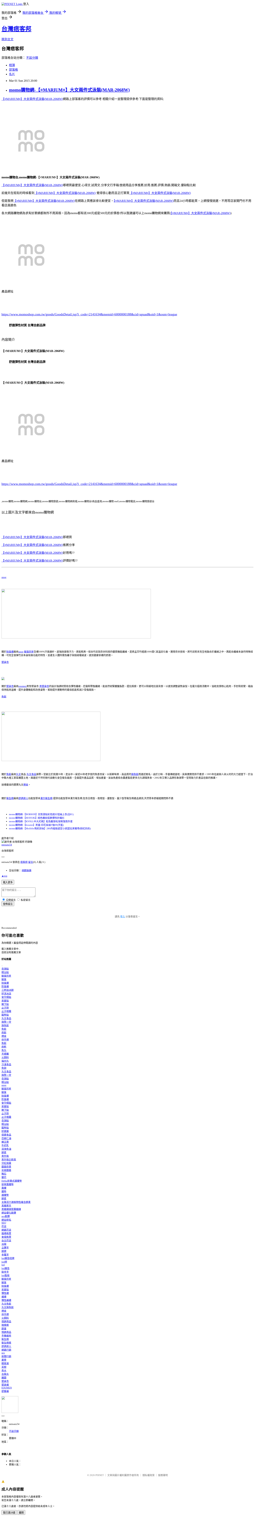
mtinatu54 (6, 844)
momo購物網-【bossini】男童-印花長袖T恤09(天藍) (36, 825)
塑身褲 (5, 1384)
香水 (3, 1370)
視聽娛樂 (26, 870)
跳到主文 (7, 39)
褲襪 (3, 1296)
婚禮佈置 (6, 1233)
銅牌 (3, 1251)
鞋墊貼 (5, 1014)
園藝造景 (6, 1166)
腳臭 (3, 979)
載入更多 (8, 882)
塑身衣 (5, 662)
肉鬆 (3, 1032)
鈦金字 (5, 1271)
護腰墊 (5, 1195)
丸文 (18, 774)
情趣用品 (6, 1321)
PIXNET (99, 1475)
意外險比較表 (8, 1159)
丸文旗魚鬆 (7, 1307)
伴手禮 (5, 1039)
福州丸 (5, 1060)
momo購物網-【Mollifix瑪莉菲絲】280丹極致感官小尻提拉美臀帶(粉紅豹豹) (50, 828)
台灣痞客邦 (16, 29)
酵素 (3, 1152)
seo (3, 1352)
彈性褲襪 (6, 1300)
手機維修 (6, 1335)
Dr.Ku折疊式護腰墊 (11, 1180)
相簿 (12, 65)
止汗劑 (5, 1007)
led (3, 1264)
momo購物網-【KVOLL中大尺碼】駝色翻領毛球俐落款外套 (41, 821)
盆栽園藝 (6, 1170)
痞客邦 (24, 862)
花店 (3, 1226)
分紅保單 (6, 1163)
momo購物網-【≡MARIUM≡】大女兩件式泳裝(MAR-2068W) (69, 89)
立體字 (5, 1247)
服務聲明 (163, 1475)
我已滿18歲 (9, 1512)
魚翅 (3, 1068)
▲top (4, 875)
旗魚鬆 (135, 774)
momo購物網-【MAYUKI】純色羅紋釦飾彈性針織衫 (36, 817)
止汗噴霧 (6, 1011)
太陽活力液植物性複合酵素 (16, 1202)
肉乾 (3, 1046)
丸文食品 (31, 774)
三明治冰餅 (7, 990)
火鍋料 (5, 1057)
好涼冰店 (6, 993)
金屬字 (5, 1254)
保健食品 (6, 1134)
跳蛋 (3, 1328)
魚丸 (3, 1050)
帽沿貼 (5, 972)
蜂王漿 (5, 1141)
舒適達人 (23, 798)
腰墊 (3, 1191)
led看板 (5, 1275)
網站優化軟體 (8, 1212)
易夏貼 (5, 1000)
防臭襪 (5, 986)
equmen (22, 686)
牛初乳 (5, 1145)
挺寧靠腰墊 (7, 1184)
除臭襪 (10, 651)
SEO (3, 1222)
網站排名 (6, 1219)
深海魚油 (6, 1149)
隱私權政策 (148, 1475)
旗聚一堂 (6, 1021)
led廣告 (5, 1268)
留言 (30, 862)
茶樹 (3, 1367)
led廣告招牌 (7, 1258)
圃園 (3, 1377)
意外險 (5, 1156)
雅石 (3, 1173)
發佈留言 (8, 904)
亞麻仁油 (6, 1138)
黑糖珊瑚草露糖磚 (11, 1209)
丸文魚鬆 (6, 1303)
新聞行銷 (6, 1356)
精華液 (5, 1363)
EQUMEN (6, 1387)
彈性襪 (5, 1293)
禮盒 (25, 784)
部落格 (13, 69)
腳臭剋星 (29, 651)
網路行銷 (6, 1349)
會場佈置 (6, 1237)
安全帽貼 (6, 997)
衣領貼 (5, 968)
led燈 (4, 1261)
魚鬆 (3, 696)
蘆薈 (3, 1359)
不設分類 (32, 57)
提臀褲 (5, 1391)
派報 (3, 1244)
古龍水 (5, 1374)
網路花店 (6, 1229)
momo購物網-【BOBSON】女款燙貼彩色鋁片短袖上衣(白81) (41, 814)
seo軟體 (5, 1216)
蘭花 (3, 1177)
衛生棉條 (6, 1342)
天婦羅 (5, 1053)
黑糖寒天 (6, 1205)
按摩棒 (5, 1325)
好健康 (5, 1131)
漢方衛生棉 (46, 798)
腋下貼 (5, 1004)
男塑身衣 (44, 686)
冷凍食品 (6, 1064)
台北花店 (6, 1240)
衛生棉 (10, 798)
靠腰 (3, 1187)
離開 (21, 1512)
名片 (12, 74)
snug (3, 577)
